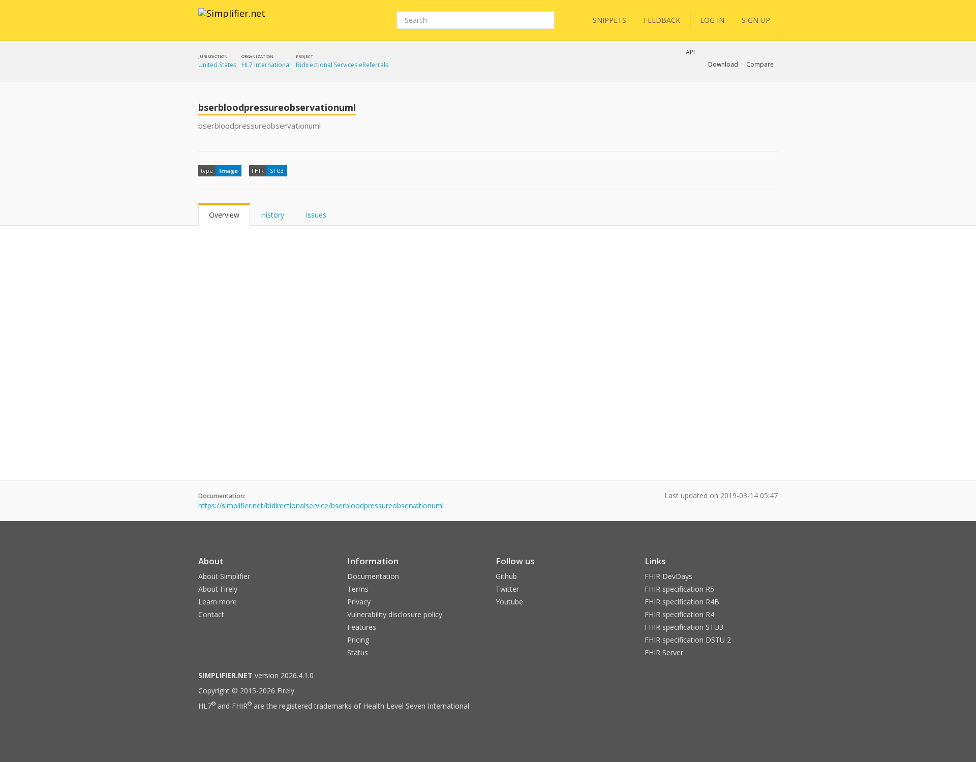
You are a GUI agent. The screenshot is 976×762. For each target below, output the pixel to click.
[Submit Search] (546, 20)
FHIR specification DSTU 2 (688, 640)
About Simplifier (224, 576)
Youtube (509, 601)
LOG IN (712, 20)
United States (217, 64)
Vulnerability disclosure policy (394, 614)
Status (357, 652)
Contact (211, 614)
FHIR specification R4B (682, 601)
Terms (358, 589)
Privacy (359, 601)
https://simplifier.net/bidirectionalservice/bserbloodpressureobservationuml (321, 505)
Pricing (358, 640)
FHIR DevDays (668, 576)
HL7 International (266, 64)
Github (506, 576)
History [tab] (272, 215)
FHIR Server (664, 652)
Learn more (217, 601)
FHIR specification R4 (679, 614)
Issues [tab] (316, 215)
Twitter (507, 589)
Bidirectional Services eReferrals (342, 64)
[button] (723, 64)
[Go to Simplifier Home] (231, 20)
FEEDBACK (662, 20)
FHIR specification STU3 (684, 627)
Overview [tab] (224, 215)
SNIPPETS (609, 20)
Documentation (373, 576)
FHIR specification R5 (679, 589)
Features (361, 627)
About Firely (217, 589)
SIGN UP (756, 20)
